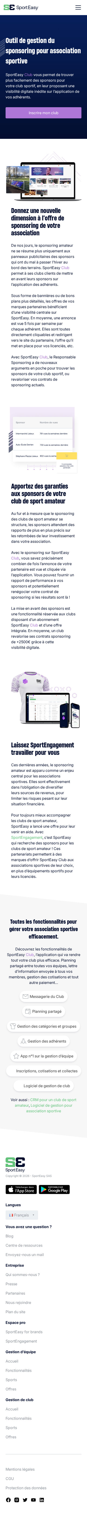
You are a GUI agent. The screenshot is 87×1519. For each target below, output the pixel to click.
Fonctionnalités (19, 1370)
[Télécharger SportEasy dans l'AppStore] (21, 1190)
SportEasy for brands (24, 1331)
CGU (10, 1478)
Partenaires (15, 1293)
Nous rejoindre (18, 1302)
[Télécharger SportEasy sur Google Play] (54, 1190)
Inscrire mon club (43, 112)
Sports (11, 1379)
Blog (9, 1236)
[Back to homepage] (21, 7)
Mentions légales (20, 1469)
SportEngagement (26, 837)
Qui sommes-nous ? (23, 1274)
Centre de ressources (24, 1245)
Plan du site (15, 1311)
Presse (11, 1284)
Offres (11, 1389)
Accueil (12, 1361)
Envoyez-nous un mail (25, 1254)
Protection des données (26, 1488)
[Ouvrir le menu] (78, 7)
